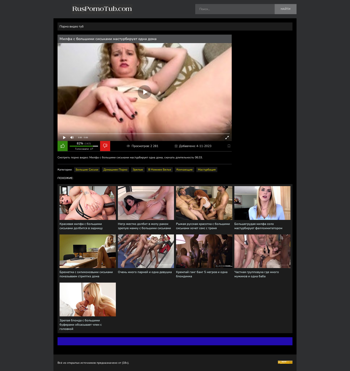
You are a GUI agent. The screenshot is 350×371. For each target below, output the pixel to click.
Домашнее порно (115, 170)
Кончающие (184, 170)
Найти (285, 9)
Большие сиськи (87, 170)
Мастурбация (207, 170)
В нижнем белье (159, 170)
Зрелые (138, 170)
